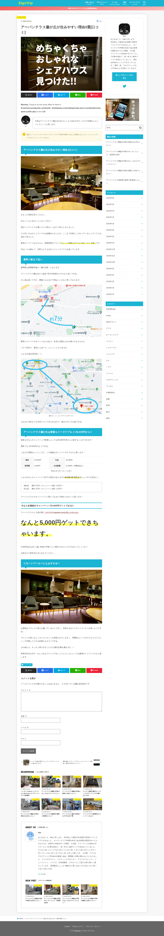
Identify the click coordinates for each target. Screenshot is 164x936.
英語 (108, 418)
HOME (21, 918)
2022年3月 (110, 204)
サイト (23, 739)
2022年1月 (110, 217)
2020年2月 (110, 243)
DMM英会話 (110, 309)
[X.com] (42, 874)
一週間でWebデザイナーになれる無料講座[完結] (82, 8)
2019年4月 (110, 275)
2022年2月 (110, 211)
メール (25, 727)
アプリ (108, 328)
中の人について (78, 926)
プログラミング (112, 380)
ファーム (109, 373)
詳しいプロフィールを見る (124, 76)
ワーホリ (109, 386)
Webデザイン (111, 322)
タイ (108, 360)
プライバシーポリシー (93, 926)
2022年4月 (110, 198)
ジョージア (110, 354)
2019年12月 (110, 249)
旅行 (108, 412)
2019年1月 (110, 294)
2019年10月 (110, 262)
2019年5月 (110, 269)
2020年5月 (110, 224)
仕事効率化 (110, 392)
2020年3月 (110, 236)
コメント (25, 690)
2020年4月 (110, 230)
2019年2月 (110, 288)
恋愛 (108, 399)
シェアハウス (21, 17)
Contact (67, 926)
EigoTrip (26, 3)
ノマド (108, 367)
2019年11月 (110, 256)
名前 (24, 716)
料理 (108, 405)
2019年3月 (110, 281)
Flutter (108, 315)
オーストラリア (112, 335)
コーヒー (109, 341)
